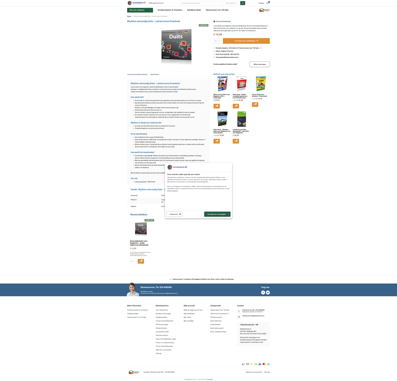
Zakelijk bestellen (194, 10)
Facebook (263, 292)
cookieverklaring (172, 191)
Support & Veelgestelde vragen (166, 339)
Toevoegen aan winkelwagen (216, 106)
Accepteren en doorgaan (216, 214)
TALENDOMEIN (170, 372)
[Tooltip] (261, 48)
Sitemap (158, 353)
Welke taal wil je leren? (156, 3)
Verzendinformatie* (162, 332)
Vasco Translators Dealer (218, 332)
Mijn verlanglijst (189, 321)
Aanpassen (174, 214)
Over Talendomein (162, 310)
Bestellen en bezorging (163, 313)
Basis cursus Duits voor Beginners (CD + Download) (221, 96)
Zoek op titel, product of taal (242, 3)
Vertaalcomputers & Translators (170, 10)
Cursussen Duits (140, 182)
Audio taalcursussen (217, 328)
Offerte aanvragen (260, 64)
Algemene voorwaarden (164, 350)
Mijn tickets (187, 317)
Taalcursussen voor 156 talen (217, 10)
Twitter (268, 292)
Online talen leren (216, 321)
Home (129, 16)
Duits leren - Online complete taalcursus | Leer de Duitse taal (240, 96)
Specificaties (154, 74)
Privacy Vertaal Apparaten (164, 346)
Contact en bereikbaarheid (164, 321)
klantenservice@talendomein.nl (253, 316)
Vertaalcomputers (216, 317)
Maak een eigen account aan (193, 310)
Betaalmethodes (161, 328)
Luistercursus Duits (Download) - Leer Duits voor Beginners (241, 131)
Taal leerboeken (215, 324)
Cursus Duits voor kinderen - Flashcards (259, 95)
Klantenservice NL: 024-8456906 (253, 310)
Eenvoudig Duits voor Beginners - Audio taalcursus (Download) (139, 243)
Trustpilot (210, 379)
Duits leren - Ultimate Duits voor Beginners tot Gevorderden (221, 131)
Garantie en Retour (162, 335)
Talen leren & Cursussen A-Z (219, 313)
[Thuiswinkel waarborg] (134, 372)
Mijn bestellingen (189, 313)
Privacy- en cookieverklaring (165, 342)
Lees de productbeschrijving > (137, 74)
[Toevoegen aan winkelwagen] (141, 261)
